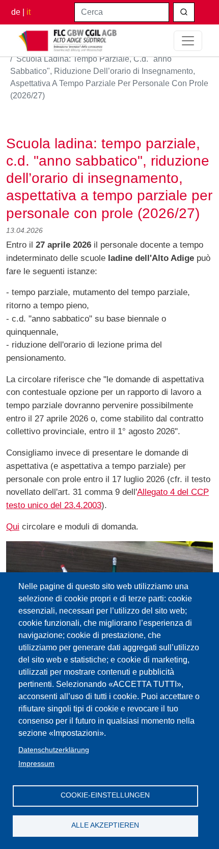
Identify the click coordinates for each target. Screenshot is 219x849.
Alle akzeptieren (105, 825)
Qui (12, 526)
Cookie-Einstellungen (105, 795)
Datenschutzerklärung (53, 750)
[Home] (68, 40)
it (28, 12)
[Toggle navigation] (188, 41)
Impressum (36, 763)
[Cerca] (184, 12)
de (15, 12)
